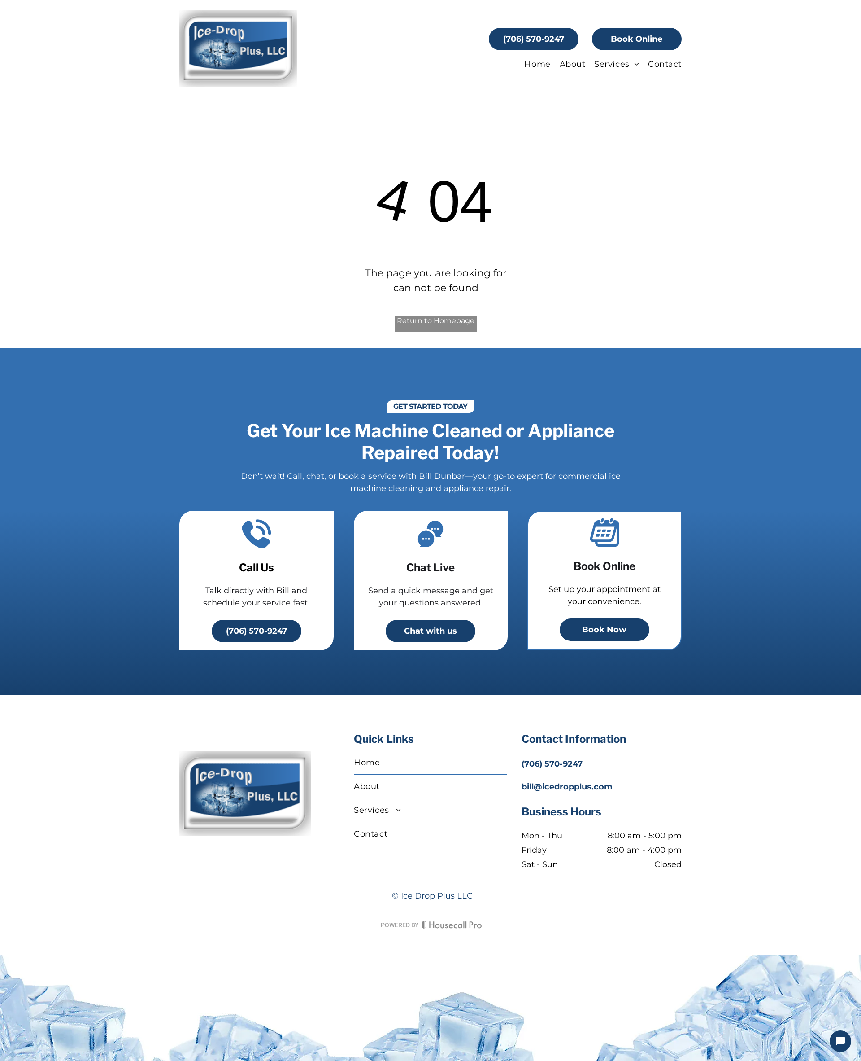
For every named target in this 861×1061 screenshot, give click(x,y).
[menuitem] (532, 64)
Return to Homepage (435, 320)
